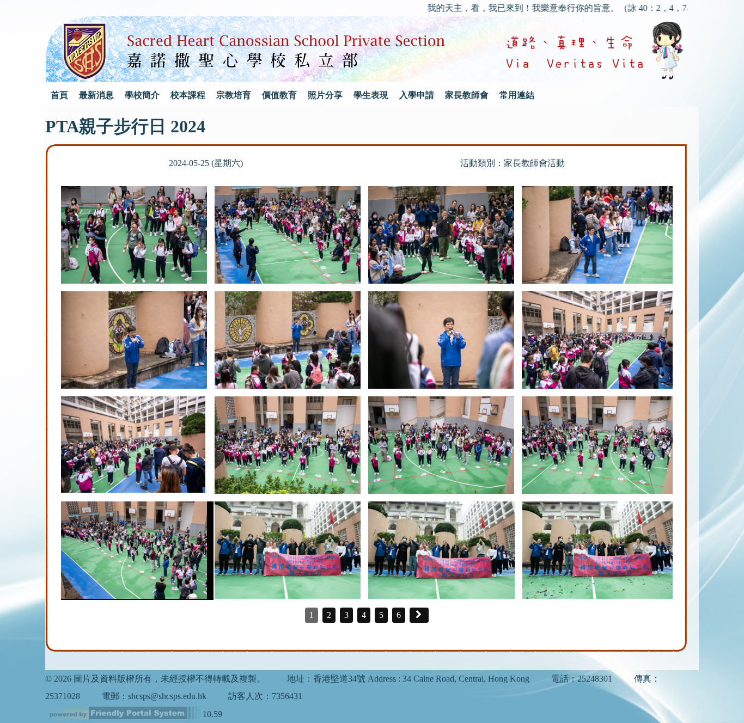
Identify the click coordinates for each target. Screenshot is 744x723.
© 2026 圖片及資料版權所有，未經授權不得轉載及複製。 (155, 678)
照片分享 (325, 95)
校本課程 (187, 95)
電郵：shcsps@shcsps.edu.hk (154, 696)
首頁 (59, 95)
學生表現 (370, 95)
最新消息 (96, 95)
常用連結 (516, 95)
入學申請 (416, 95)
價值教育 (279, 95)
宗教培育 (233, 95)
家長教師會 (467, 95)
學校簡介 (142, 95)
